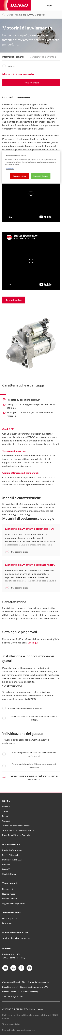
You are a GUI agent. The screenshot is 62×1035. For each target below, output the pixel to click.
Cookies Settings (20, 176)
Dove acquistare (9, 918)
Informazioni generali (13, 56)
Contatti (6, 820)
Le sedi (5, 816)
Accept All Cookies (40, 176)
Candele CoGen (9, 873)
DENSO (15, 5)
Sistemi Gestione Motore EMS (34, 986)
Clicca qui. (33, 642)
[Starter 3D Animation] (31, 193)
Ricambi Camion (9, 898)
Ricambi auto (8, 889)
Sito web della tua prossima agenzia (18, 1029)
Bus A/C (6, 869)
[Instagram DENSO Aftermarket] (29, 968)
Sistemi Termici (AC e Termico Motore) (20, 991)
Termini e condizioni (11, 1024)
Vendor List (10, 168)
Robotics (6, 864)
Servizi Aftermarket (11, 854)
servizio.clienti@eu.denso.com (16, 938)
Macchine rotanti (10, 986)
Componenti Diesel (11, 982)
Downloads (7, 923)
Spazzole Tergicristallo (12, 996)
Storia (5, 811)
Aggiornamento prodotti (13, 903)
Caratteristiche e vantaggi (44, 56)
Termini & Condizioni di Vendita (16, 825)
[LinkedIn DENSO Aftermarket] (13, 968)
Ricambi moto (8, 893)
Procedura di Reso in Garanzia (16, 835)
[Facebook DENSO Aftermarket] (21, 968)
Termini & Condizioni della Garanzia (18, 830)
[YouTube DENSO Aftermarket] (5, 968)
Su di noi (6, 806)
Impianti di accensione (38, 982)
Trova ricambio (31, 82)
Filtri (24, 982)
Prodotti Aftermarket (12, 850)
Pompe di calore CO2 (11, 859)
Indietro (11, 66)
